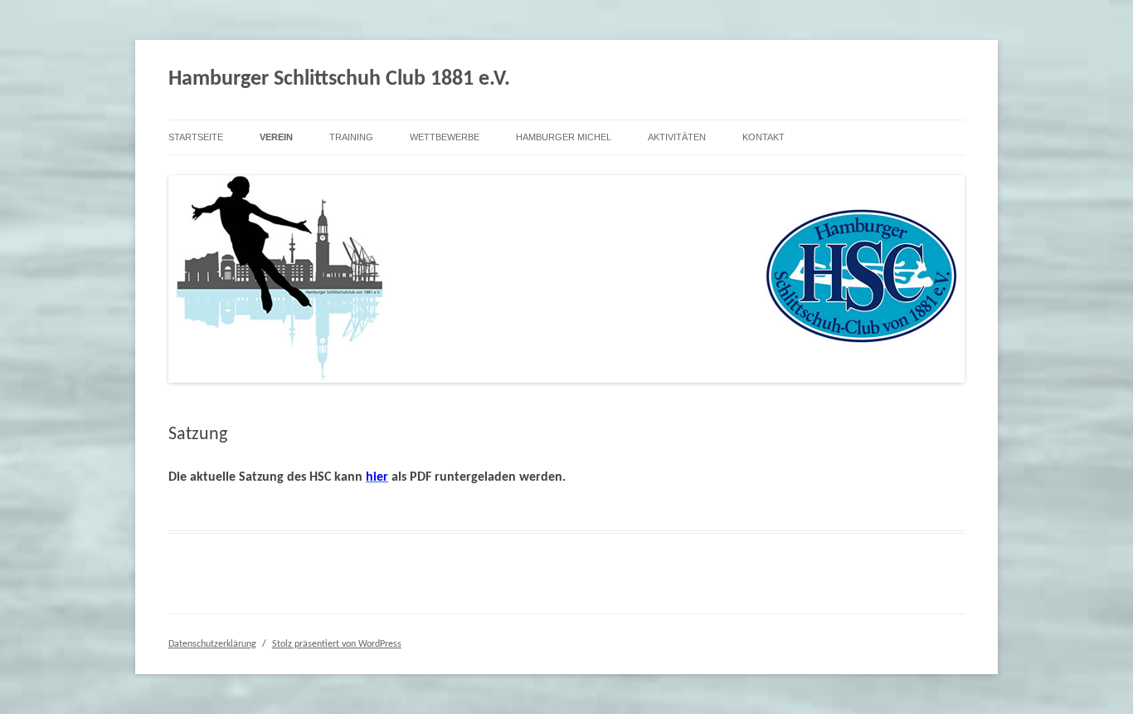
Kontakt (763, 137)
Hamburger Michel (563, 137)
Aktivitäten (677, 137)
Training (351, 137)
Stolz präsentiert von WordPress (336, 644)
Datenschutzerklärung (212, 644)
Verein (276, 137)
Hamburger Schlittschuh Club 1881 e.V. (339, 79)
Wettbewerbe (444, 137)
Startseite (195, 137)
